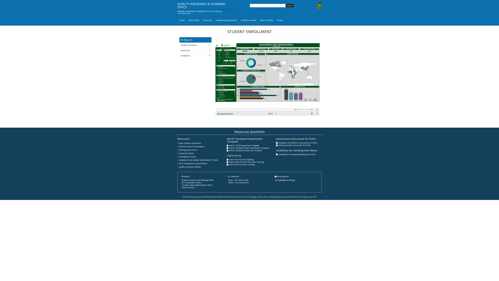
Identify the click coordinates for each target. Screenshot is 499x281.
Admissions (185, 50)
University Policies (186, 153)
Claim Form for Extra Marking (241, 159)
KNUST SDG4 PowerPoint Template (244, 145)
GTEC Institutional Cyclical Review (193, 163)
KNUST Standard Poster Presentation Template (249, 148)
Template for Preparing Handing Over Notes (297, 154)
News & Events (266, 20)
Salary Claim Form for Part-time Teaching (246, 162)
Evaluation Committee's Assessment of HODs (297, 143)
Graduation (185, 55)
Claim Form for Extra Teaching (242, 164)
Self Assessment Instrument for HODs (294, 145)
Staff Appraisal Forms (188, 150)
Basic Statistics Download (190, 143)
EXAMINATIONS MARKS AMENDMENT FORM (198, 160)
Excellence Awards (248, 20)
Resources (207, 20)
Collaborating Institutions (226, 20)
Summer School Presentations (192, 146)
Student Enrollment (189, 45)
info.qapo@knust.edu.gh (285, 180)
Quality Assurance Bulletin (190, 167)
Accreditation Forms (187, 156)
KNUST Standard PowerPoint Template (245, 150)
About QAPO (193, 20)
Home (182, 20)
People (280, 20)
